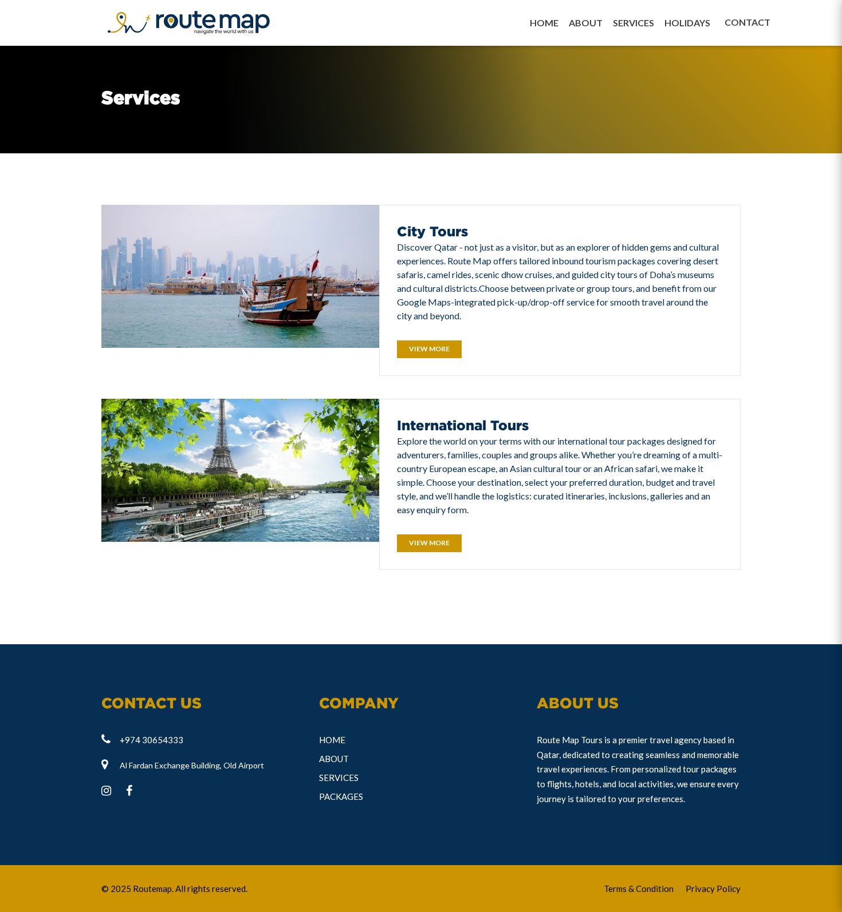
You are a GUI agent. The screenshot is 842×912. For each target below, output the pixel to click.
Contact (732, 22)
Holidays (687, 22)
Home (544, 22)
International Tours (463, 425)
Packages (341, 796)
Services (633, 22)
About (586, 22)
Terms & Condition (639, 888)
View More (429, 348)
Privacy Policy (713, 888)
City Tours (432, 231)
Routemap (152, 888)
